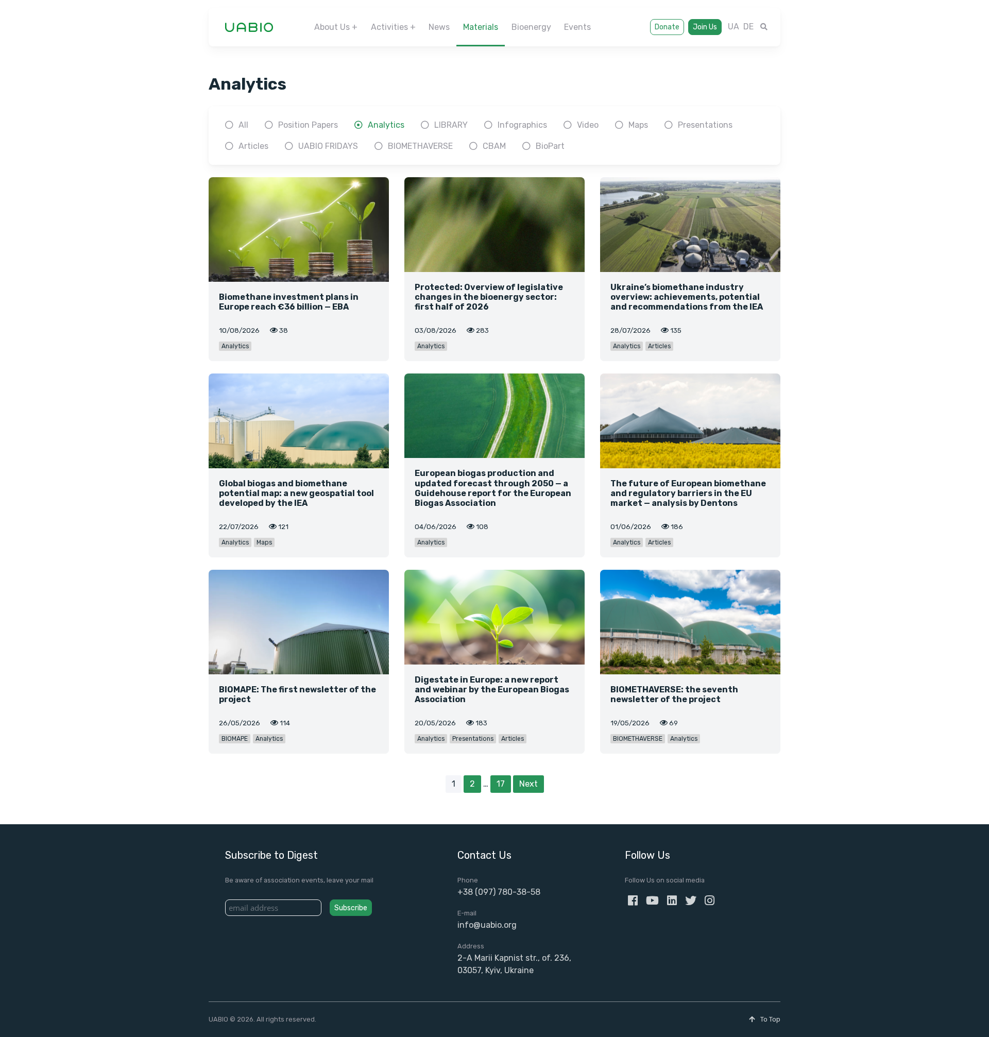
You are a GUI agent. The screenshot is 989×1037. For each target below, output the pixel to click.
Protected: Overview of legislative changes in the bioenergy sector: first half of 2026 (489, 297)
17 (501, 784)
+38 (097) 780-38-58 (498, 892)
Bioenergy (531, 27)
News (439, 27)
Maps (638, 125)
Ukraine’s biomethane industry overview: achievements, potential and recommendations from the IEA (686, 297)
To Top (769, 1019)
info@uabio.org (487, 925)
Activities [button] (389, 27)
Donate (667, 27)
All (243, 125)
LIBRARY (451, 125)
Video (588, 125)
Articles (253, 146)
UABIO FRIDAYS (328, 146)
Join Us (705, 27)
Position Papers (308, 125)
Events (577, 27)
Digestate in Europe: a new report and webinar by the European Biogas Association (492, 689)
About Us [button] (332, 27)
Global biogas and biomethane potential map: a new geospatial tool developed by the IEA (296, 493)
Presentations (705, 125)
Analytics (386, 125)
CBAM (494, 146)
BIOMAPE (234, 738)
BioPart (550, 146)
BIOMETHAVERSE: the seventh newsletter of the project (674, 694)
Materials (480, 27)
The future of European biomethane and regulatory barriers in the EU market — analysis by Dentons (688, 493)
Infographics (522, 125)
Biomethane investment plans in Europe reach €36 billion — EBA (289, 302)
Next (528, 784)
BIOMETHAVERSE (420, 146)
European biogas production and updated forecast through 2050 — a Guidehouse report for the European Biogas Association (493, 488)
